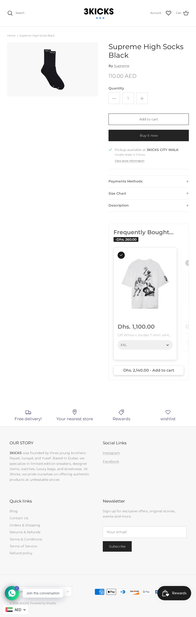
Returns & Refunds (25, 532)
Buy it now (149, 135)
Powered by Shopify (43, 603)
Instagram (111, 453)
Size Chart (117, 193)
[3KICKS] (98, 13)
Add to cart (148, 119)
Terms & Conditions (26, 539)
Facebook (111, 461)
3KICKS (24, 603)
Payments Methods (125, 181)
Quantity (116, 88)
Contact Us (19, 518)
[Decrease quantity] (114, 98)
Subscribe (117, 546)
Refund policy (21, 553)
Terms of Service (23, 546)
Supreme (121, 66)
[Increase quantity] (142, 98)
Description (119, 205)
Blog (14, 511)
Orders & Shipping (25, 525)
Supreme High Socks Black (36, 35)
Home (11, 35)
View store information (129, 160)
